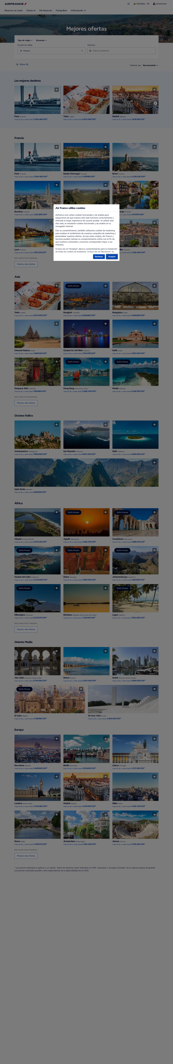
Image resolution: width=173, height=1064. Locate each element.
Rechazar (99, 256)
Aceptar (112, 256)
